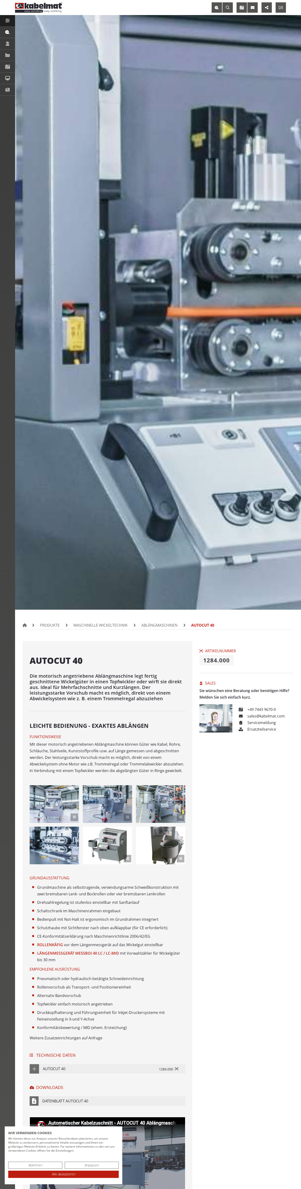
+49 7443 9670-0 (261, 709)
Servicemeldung (261, 722)
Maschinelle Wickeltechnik (100, 625)
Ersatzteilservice (261, 729)
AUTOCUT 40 (202, 625)
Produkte (50, 625)
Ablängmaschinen (159, 625)
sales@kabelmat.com (265, 716)
